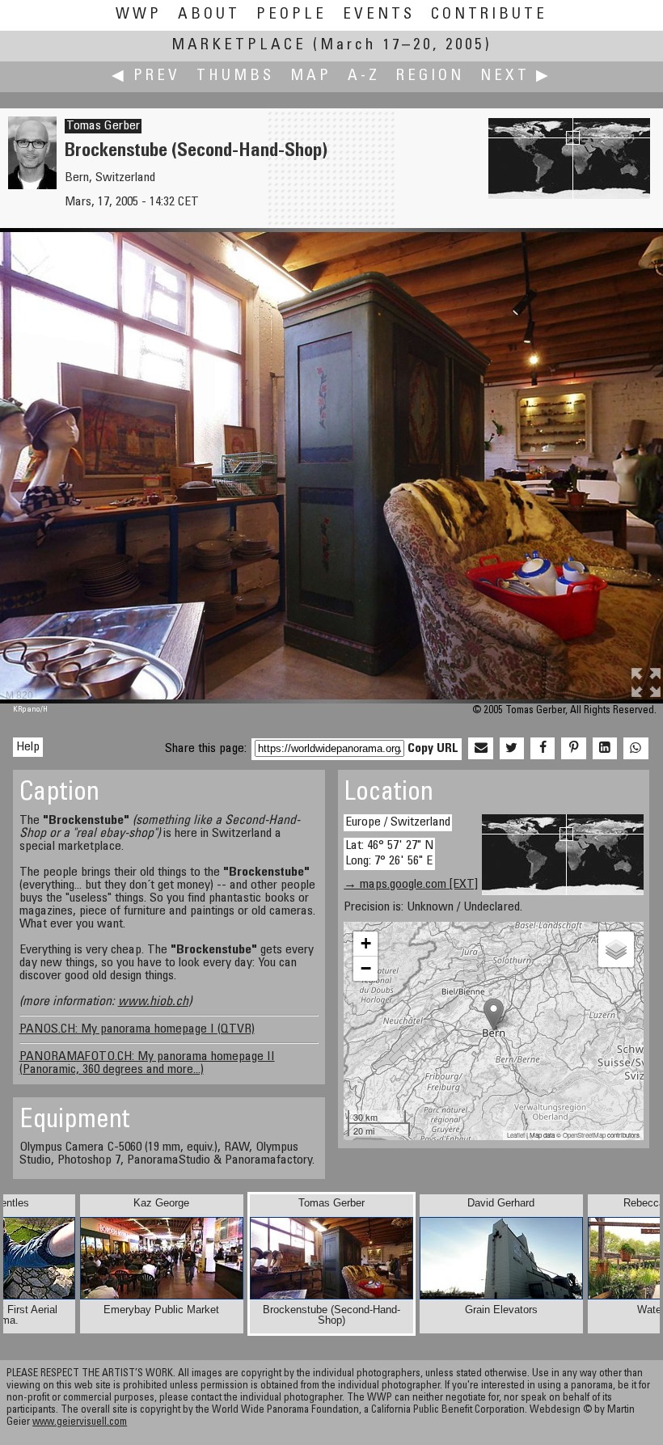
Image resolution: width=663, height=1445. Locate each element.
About (209, 15)
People (291, 15)
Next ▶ (515, 76)
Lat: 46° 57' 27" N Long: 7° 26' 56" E (389, 853)
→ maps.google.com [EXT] (411, 884)
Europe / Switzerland (397, 822)
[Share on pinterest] (573, 748)
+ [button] (366, 943)
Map (311, 76)
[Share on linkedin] (605, 748)
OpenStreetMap (584, 1134)
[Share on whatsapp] (635, 748)
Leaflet (516, 1134)
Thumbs (235, 76)
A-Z (364, 76)
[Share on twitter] (512, 748)
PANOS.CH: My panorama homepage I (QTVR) (137, 1029)
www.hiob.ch (153, 1001)
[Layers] (616, 949)
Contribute (489, 15)
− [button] (366, 968)
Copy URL (433, 748)
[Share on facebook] (542, 748)
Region (430, 76)
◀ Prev (146, 76)
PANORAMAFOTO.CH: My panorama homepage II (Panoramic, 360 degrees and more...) (147, 1063)
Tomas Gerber (103, 126)
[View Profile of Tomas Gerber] (32, 186)
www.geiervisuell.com (79, 1423)
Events (379, 15)
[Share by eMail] (480, 748)
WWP (139, 15)
